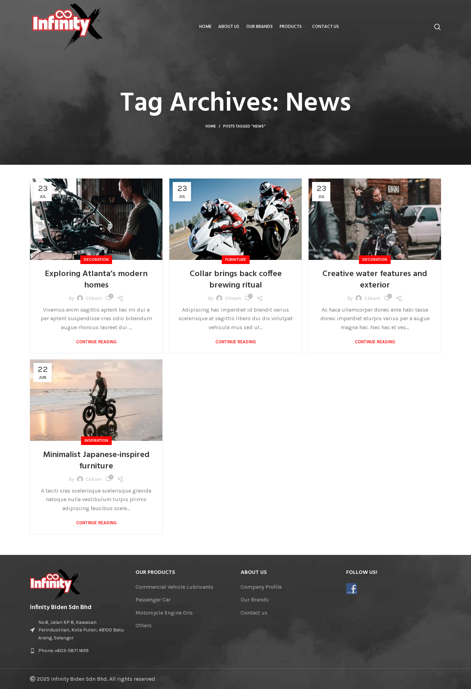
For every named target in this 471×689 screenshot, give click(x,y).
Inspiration (96, 440)
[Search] (437, 27)
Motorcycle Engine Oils (164, 612)
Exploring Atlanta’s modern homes (96, 279)
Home (211, 126)
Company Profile (261, 587)
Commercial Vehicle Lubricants (174, 587)
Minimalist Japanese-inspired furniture (96, 460)
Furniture (235, 259)
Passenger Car (153, 599)
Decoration (96, 259)
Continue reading (96, 342)
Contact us (254, 612)
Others (144, 625)
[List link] (77, 651)
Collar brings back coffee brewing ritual (236, 279)
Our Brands (255, 599)
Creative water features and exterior (374, 279)
